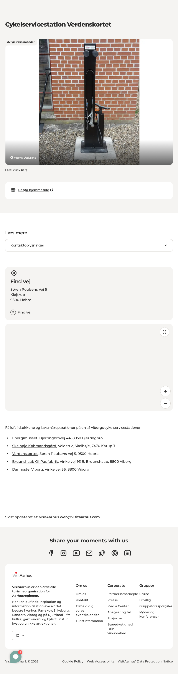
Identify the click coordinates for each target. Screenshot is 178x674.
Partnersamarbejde (122, 594)
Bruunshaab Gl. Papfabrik (35, 461)
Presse (112, 600)
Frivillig (145, 600)
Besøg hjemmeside (33, 190)
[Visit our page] (63, 553)
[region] (89, 367)
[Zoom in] (165, 391)
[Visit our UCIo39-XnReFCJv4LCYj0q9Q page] (76, 553)
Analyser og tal (119, 612)
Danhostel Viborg (27, 469)
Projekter (114, 618)
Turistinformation (89, 621)
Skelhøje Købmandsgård (34, 446)
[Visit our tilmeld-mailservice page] (89, 553)
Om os (81, 594)
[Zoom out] (165, 403)
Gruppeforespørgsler (155, 606)
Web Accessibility (100, 661)
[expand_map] (164, 332)
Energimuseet (25, 438)
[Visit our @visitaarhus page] (102, 553)
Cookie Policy (72, 661)
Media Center (118, 606)
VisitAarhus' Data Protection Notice (145, 661)
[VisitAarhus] (25, 574)
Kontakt (82, 600)
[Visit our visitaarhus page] (50, 553)
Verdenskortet (25, 454)
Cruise (144, 594)
